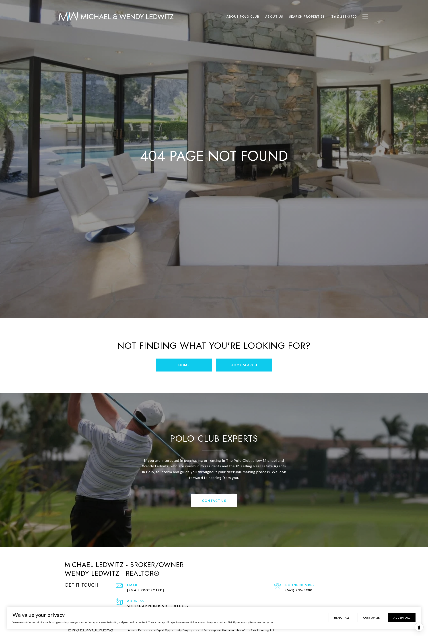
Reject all (341, 617)
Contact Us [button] (214, 500)
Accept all (401, 617)
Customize (371, 617)
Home (183, 365)
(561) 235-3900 (298, 590)
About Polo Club (242, 16)
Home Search (244, 365)
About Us (274, 16)
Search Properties (307, 16)
